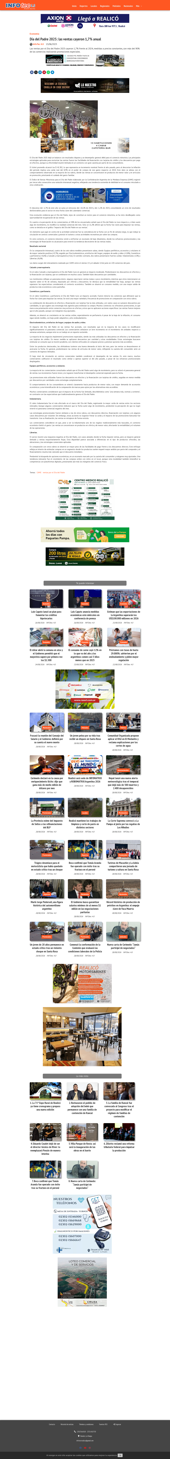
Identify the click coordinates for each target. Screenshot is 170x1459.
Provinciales (46, 813)
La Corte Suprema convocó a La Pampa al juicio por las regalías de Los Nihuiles (123, 824)
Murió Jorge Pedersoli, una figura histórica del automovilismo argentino (47, 905)
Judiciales (46, 770)
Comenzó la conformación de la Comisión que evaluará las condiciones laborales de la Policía (85, 948)
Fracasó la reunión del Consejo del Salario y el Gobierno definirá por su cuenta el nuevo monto (47, 739)
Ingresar (118, 1424)
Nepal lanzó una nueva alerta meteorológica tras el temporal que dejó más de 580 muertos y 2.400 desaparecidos (123, 783)
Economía (34, 33)
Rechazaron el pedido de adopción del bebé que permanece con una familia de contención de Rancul (82, 1108)
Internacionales (123, 770)
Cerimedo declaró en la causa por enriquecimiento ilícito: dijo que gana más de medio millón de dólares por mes (47, 783)
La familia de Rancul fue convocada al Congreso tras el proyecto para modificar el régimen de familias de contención (119, 1109)
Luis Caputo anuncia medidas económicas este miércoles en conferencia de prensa (84, 615)
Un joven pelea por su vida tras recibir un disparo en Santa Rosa (85, 737)
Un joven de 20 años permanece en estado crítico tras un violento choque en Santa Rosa (47, 948)
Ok (120, 1455)
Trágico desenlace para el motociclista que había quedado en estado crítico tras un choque (47, 866)
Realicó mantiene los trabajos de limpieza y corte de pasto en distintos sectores (85, 824)
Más (137, 6)
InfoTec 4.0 (38, 44)
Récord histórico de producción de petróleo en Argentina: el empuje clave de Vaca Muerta (123, 905)
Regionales (104, 6)
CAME (39, 472)
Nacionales (128, 6)
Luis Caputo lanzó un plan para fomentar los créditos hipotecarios (46, 615)
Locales (94, 6)
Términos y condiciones (86, 1424)
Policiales (117, 6)
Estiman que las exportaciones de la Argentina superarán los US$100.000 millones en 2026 (123, 615)
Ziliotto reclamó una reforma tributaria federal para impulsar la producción (119, 1147)
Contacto (52, 1424)
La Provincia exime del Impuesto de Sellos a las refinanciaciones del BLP (47, 824)
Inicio (74, 6)
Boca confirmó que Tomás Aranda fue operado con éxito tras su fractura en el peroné (85, 866)
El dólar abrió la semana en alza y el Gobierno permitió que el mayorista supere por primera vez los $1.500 (46, 655)
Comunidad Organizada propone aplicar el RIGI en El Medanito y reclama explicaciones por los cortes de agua (123, 740)
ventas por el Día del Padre (54, 472)
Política (123, 727)
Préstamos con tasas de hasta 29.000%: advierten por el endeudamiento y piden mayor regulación (123, 655)
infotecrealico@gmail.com (85, 1440)
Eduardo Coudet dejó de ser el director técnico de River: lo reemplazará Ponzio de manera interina (45, 1149)
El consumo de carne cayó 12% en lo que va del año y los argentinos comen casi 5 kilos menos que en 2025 (85, 655)
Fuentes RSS (103, 1424)
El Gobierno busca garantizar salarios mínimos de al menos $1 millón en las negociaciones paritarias (85, 907)
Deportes (84, 6)
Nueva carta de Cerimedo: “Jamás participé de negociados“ (123, 946)
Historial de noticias (67, 1424)
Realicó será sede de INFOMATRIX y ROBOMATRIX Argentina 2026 (85, 779)
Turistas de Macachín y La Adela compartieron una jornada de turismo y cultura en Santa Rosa (123, 866)
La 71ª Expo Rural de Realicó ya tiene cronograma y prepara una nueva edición (45, 1106)
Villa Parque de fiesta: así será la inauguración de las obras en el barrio (82, 1147)
